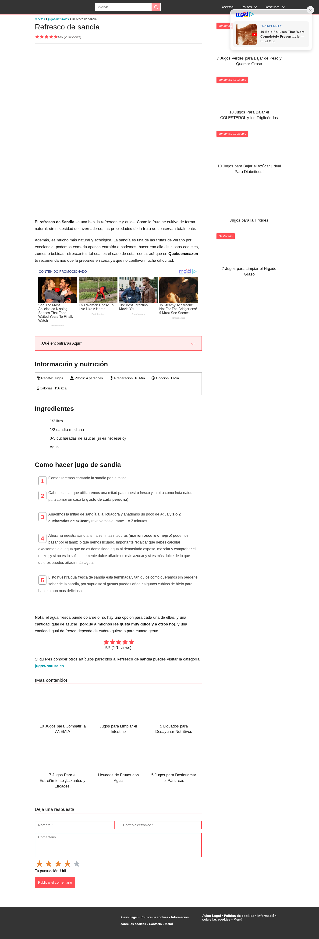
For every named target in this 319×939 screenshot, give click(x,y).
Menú (169, 924)
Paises (246, 7)
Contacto (155, 924)
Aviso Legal (129, 917)
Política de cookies (154, 917)
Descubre (272, 7)
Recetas (227, 7)
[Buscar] (156, 7)
